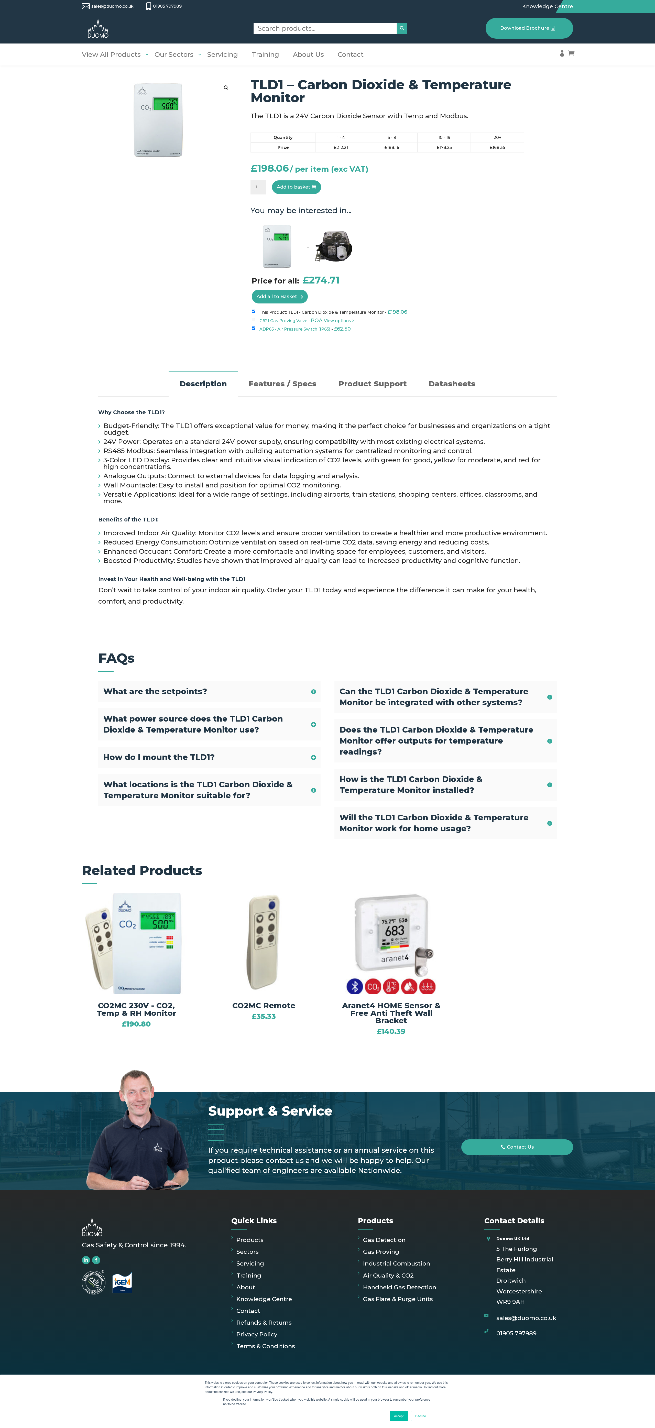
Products (250, 1240)
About (245, 1287)
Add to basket (293, 187)
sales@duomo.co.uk (112, 6)
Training (265, 54)
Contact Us (520, 1147)
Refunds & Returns (264, 1322)
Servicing (222, 54)
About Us (308, 54)
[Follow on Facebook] (96, 1260)
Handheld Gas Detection (399, 1287)
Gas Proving (381, 1251)
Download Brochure (524, 28)
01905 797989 (167, 6)
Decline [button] (420, 1416)
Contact (351, 54)
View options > (339, 320)
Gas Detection (384, 1240)
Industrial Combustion (396, 1263)
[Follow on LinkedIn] (86, 1260)
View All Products (111, 54)
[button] (226, 87)
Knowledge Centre (547, 6)
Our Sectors (174, 54)
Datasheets (452, 383)
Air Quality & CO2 (388, 1275)
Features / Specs (282, 383)
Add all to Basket (277, 296)
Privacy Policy (256, 1334)
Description (203, 383)
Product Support (373, 383)
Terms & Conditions (265, 1346)
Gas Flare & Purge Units (398, 1299)
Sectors (247, 1251)
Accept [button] (398, 1416)
